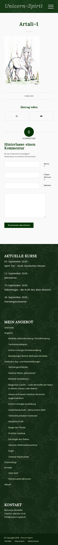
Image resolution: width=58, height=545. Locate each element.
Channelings (10, 462)
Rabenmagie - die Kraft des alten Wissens (27, 289)
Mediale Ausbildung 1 (18, 378)
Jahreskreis (10, 277)
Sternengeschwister (15, 301)
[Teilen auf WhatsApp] (17, 116)
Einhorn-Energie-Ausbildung (22, 403)
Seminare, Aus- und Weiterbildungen (22, 361)
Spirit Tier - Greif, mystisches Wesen (24, 265)
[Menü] (49, 6)
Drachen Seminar (16, 433)
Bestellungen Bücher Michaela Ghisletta (27, 355)
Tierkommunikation (17, 344)
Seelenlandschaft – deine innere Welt (26, 409)
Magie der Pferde (16, 427)
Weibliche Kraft (15, 421)
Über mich (13, 473)
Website (47, 185)
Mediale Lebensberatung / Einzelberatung (29, 338)
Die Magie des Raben (18, 439)
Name (46, 165)
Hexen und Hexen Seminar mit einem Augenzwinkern (26, 396)
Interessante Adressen (19, 478)
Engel (11, 450)
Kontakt (8, 467)
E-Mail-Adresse (47, 177)
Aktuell (7, 484)
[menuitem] (8, 541)
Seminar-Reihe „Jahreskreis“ (22, 373)
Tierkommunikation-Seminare (22, 415)
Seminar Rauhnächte (18, 456)
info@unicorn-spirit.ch (15, 517)
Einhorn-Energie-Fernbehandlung (24, 350)
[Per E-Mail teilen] (41, 116)
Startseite (9, 327)
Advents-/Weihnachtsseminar (23, 445)
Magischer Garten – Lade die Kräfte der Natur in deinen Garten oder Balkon (30, 386)
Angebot (8, 332)
